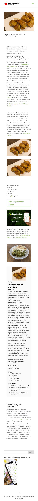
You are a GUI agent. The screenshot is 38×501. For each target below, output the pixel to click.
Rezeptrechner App (21, 237)
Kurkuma (9, 97)
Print (10, 282)
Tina (7, 36)
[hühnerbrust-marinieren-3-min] (19, 156)
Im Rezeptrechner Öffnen (16, 203)
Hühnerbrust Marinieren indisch (14, 34)
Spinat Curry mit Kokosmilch (19, 420)
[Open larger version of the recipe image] (19, 273)
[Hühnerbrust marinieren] (19, 176)
